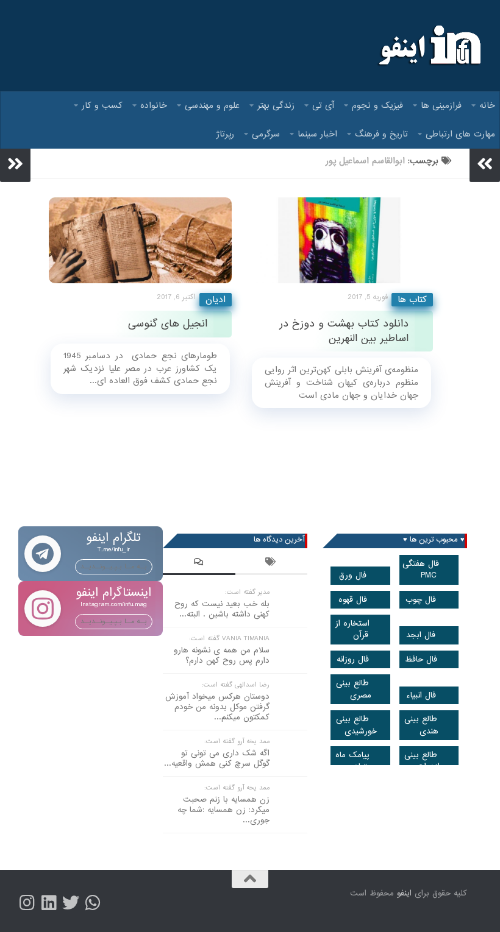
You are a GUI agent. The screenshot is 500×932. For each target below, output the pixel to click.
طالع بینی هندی (421, 725)
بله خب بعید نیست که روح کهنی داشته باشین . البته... (222, 609)
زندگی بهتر (276, 105)
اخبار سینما (317, 134)
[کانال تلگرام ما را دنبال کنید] (92, 902)
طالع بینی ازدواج (422, 761)
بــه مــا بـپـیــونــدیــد (113, 566)
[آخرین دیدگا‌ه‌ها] (199, 563)
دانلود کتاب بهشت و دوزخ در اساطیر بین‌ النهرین (344, 330)
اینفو (404, 893)
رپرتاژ (225, 134)
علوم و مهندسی (212, 105)
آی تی (323, 105)
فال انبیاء (421, 695)
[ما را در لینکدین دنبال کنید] (48, 902)
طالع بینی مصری (353, 689)
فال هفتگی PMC (420, 569)
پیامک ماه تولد (352, 761)
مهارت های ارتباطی (460, 134)
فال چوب (420, 599)
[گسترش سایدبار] (15, 164)
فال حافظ (421, 659)
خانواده (153, 105)
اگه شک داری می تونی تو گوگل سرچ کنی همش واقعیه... (217, 758)
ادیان (215, 299)
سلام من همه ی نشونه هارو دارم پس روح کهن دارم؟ (222, 655)
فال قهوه (352, 599)
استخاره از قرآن (352, 629)
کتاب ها (412, 299)
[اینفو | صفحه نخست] (428, 45)
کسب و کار (102, 105)
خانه (487, 105)
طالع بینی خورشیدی (356, 725)
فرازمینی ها (441, 105)
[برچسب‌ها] (271, 563)
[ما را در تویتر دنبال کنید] (70, 902)
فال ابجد (420, 635)
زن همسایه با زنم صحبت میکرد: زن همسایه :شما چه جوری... (223, 810)
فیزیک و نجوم (377, 105)
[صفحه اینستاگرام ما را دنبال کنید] (26, 902)
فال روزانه (353, 659)
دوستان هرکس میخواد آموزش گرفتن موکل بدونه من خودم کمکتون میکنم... (217, 707)
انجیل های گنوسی (167, 323)
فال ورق (352, 575)
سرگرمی (266, 134)
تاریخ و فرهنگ (381, 134)
